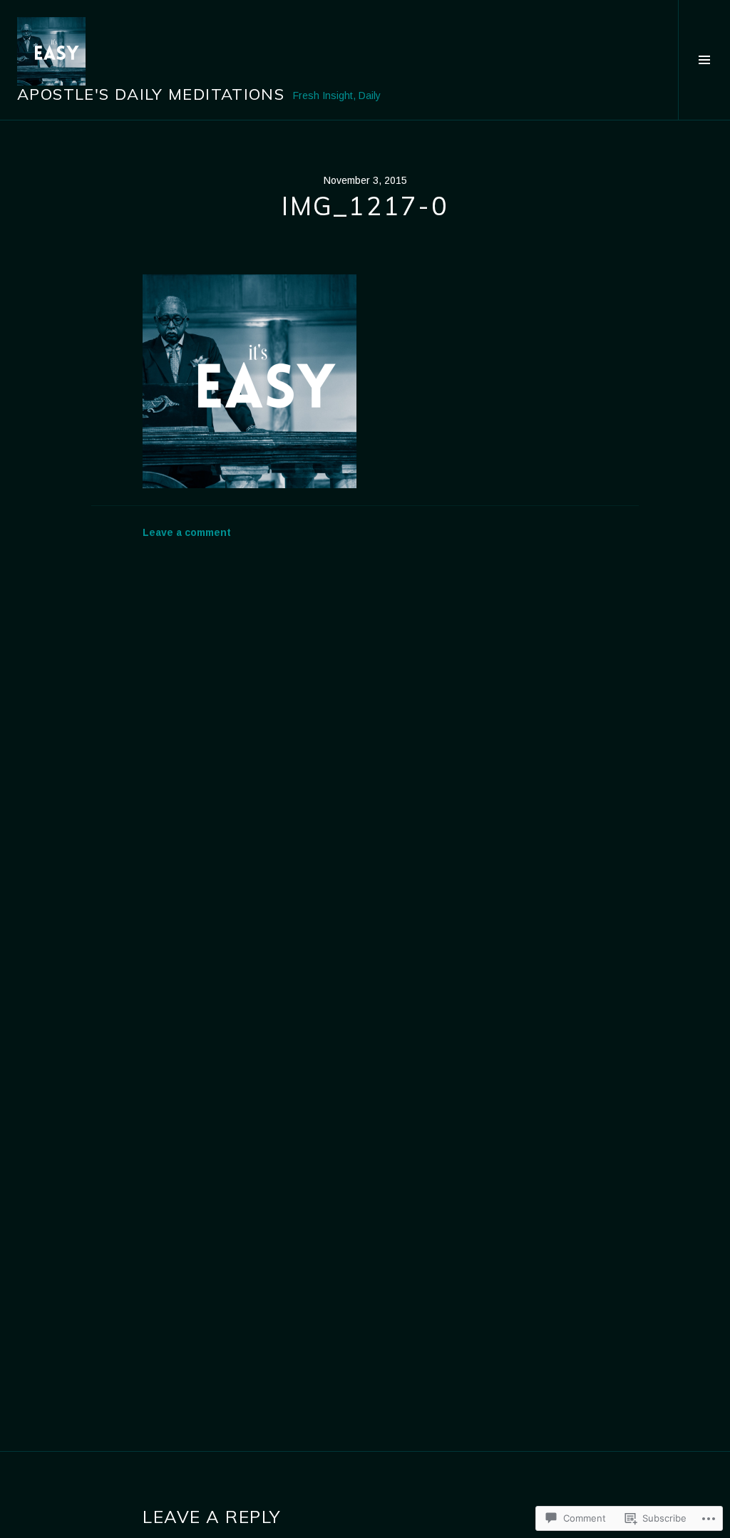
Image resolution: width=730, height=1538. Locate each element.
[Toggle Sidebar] (704, 60)
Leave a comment (187, 532)
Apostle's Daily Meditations (150, 94)
